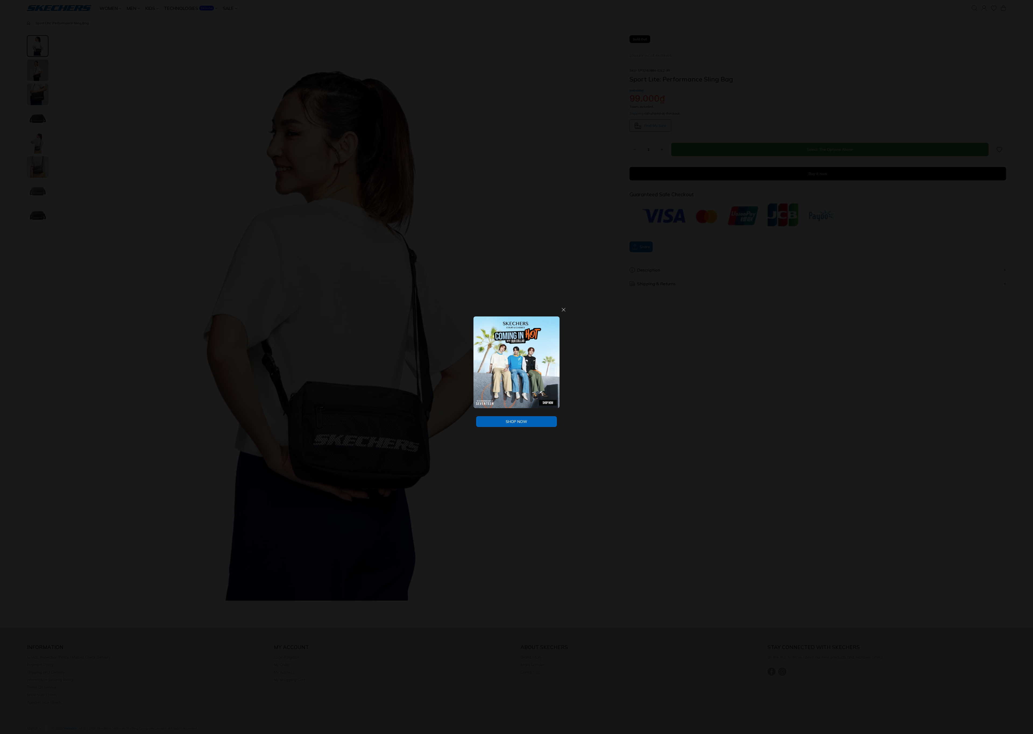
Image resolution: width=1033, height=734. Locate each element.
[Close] (563, 311)
